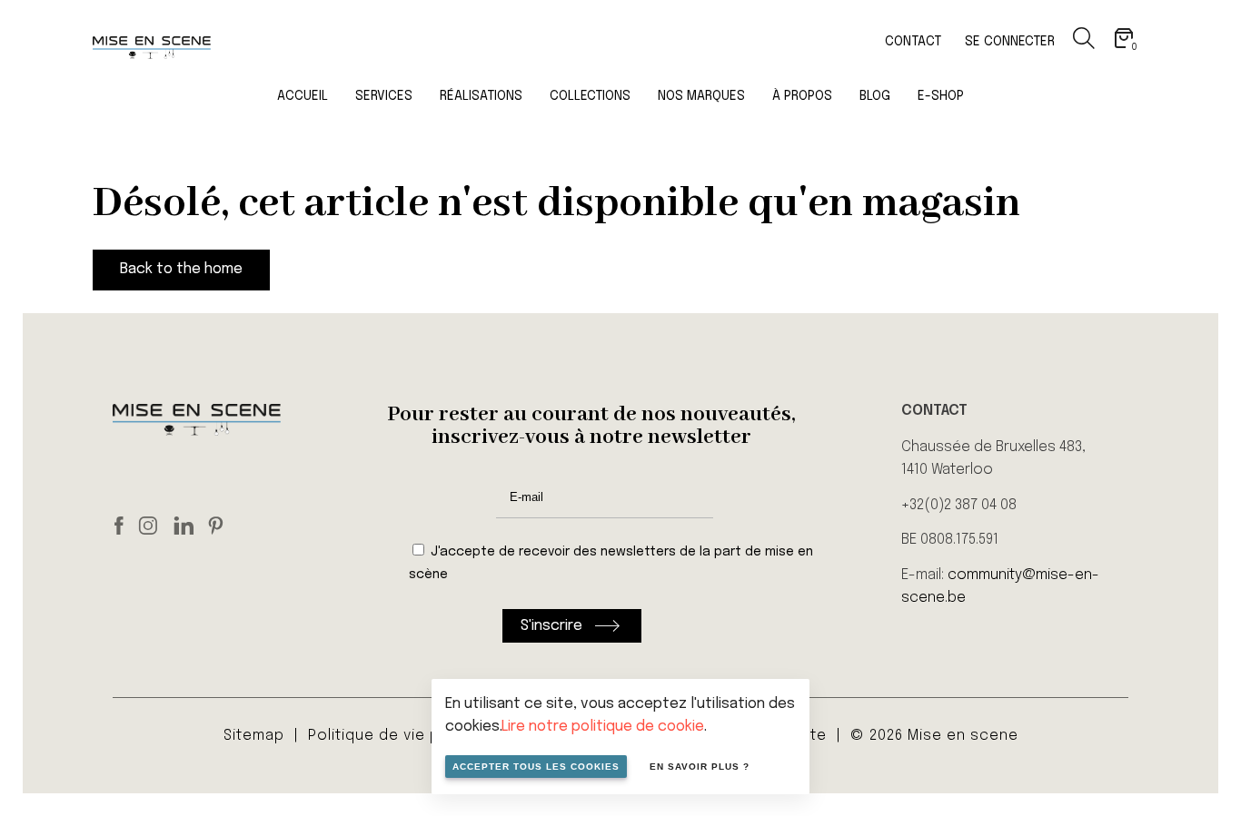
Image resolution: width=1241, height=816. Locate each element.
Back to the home (181, 269)
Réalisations (481, 96)
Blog (874, 96)
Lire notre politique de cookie (602, 726)
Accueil (302, 96)
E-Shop (941, 96)
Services (383, 96)
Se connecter (1010, 41)
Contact (913, 41)
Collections (590, 96)
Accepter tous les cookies (536, 767)
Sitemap (253, 735)
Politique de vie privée (393, 735)
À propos (802, 96)
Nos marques (701, 96)
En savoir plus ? (700, 767)
